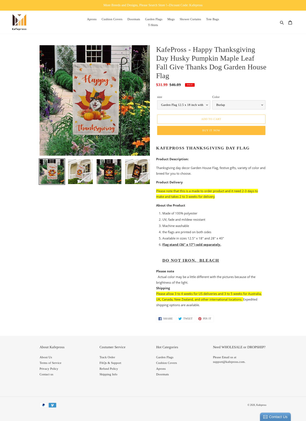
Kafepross (261, 404)
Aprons (161, 368)
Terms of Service (50, 363)
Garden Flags (164, 357)
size (159, 97)
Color (216, 97)
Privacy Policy (49, 368)
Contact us (46, 374)
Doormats (162, 374)
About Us (46, 357)
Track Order (107, 357)
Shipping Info (108, 374)
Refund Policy (109, 368)
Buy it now (211, 130)
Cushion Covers (166, 363)
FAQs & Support (110, 363)
